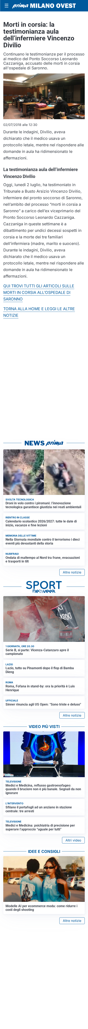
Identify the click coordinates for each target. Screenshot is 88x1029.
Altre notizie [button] (72, 572)
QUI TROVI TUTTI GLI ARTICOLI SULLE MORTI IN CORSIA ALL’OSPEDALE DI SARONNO (38, 292)
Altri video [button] (73, 840)
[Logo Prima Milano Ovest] (44, 6)
